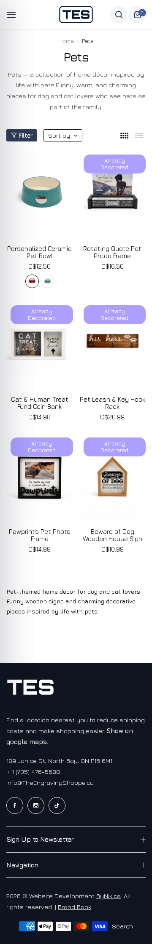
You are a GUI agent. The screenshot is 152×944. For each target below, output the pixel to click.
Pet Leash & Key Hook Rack (112, 403)
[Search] (118, 14)
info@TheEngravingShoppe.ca (50, 782)
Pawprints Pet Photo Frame (40, 535)
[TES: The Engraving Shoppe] (76, 14)
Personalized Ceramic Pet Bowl (39, 252)
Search (122, 926)
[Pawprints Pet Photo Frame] (39, 477)
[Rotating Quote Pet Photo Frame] (112, 194)
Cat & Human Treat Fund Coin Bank (39, 403)
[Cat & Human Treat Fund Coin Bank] (39, 345)
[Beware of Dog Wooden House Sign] (112, 477)
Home (66, 40)
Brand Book (74, 906)
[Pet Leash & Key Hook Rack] (112, 345)
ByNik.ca (108, 895)
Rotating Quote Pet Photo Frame (112, 252)
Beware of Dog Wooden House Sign (112, 535)
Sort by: (59, 135)
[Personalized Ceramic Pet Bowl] (39, 194)
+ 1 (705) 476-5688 (33, 771)
